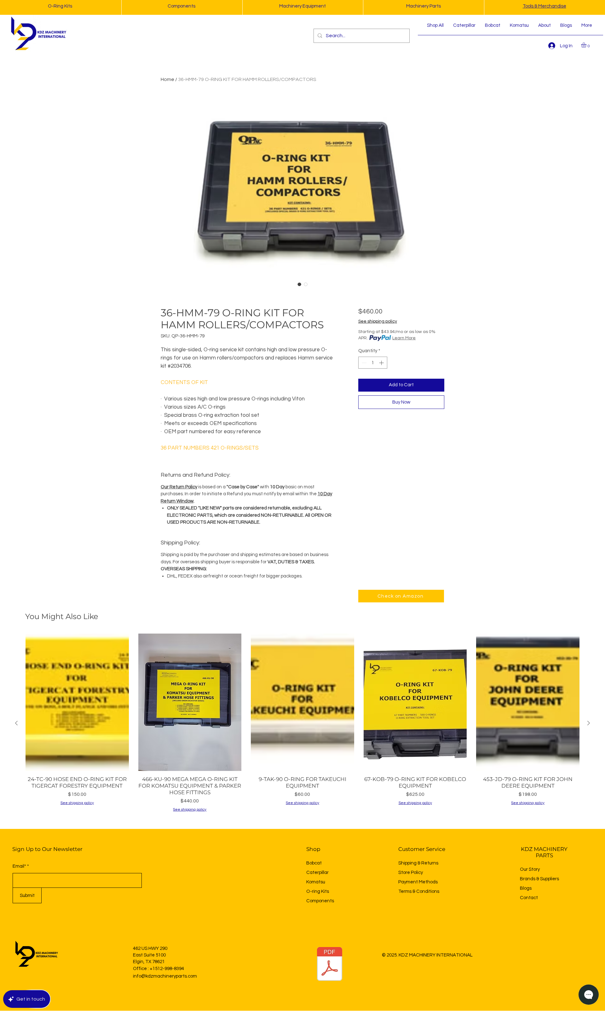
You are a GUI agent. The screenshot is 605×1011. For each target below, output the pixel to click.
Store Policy (410, 872)
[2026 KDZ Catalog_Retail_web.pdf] (329, 965)
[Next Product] (588, 723)
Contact (529, 897)
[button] (587, 45)
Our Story (530, 869)
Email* (19, 866)
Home (167, 79)
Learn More (404, 338)
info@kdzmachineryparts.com (165, 976)
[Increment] (382, 363)
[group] (302, 723)
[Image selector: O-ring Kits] (305, 284)
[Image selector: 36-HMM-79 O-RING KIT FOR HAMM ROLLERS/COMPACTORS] (299, 284)
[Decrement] (363, 363)
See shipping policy (377, 321)
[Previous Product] (16, 723)
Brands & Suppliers (539, 878)
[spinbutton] (372, 363)
